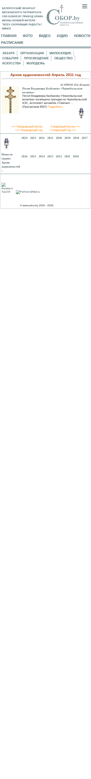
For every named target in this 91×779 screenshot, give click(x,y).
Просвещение (36, 58)
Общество (63, 58)
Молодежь (36, 63)
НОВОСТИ (82, 36)
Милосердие (60, 53)
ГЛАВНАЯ (8, 36)
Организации (32, 53)
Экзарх (8, 53)
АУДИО (62, 36)
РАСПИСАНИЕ (12, 43)
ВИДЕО (45, 36)
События (10, 58)
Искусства (11, 63)
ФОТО (28, 36)
